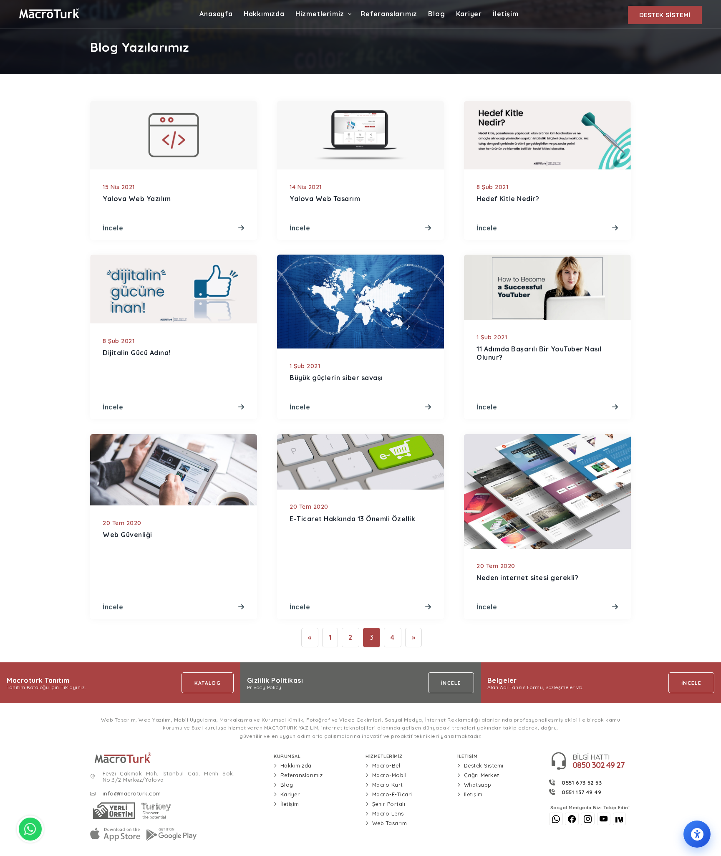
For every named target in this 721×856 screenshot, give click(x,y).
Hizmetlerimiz (319, 14)
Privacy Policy (264, 687)
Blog (436, 14)
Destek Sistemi (484, 765)
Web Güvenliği (127, 534)
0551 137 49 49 (581, 792)
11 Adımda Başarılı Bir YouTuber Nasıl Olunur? (539, 353)
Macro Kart (387, 784)
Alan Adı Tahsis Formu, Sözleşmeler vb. (535, 687)
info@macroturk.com (132, 793)
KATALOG (207, 683)
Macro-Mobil (389, 775)
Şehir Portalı (389, 803)
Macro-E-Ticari (392, 794)
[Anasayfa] (177, 757)
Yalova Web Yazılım (137, 198)
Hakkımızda (264, 14)
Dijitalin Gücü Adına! (137, 352)
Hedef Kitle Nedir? (507, 198)
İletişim (505, 14)
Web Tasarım (389, 823)
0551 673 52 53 (582, 782)
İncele (113, 228)
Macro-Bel (386, 765)
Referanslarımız (388, 14)
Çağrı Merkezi (482, 775)
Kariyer (469, 14)
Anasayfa (215, 14)
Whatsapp (478, 784)
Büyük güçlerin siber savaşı (336, 378)
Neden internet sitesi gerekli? (527, 577)
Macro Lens (388, 813)
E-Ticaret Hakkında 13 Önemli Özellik (352, 519)
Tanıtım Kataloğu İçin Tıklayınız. (46, 687)
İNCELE (451, 683)
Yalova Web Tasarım (325, 198)
